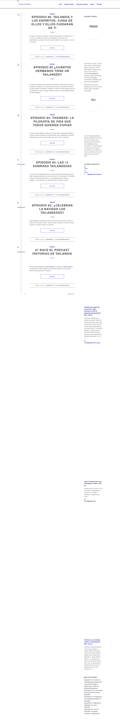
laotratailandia (94, 73)
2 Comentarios (49, 239)
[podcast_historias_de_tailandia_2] (21, 250)
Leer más (52, 48)
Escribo (90, 144)
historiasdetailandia (64, 56)
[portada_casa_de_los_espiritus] (21, 17)
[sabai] (21, 118)
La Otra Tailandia (49, 267)
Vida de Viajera (68, 267)
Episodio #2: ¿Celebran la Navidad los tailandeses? (52, 209)
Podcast (52, 14)
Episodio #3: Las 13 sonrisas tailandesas (52, 164)
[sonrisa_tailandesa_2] (21, 163)
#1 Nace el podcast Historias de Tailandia (52, 251)
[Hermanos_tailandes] (21, 67)
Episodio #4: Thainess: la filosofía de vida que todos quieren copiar (52, 121)
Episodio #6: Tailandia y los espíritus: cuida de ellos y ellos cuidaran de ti (52, 22)
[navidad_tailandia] (21, 205)
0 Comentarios (49, 56)
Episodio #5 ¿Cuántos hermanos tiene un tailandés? (52, 70)
